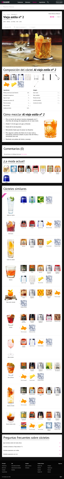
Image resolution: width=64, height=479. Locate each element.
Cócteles (35, 2)
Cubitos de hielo (7, 108)
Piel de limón (6, 105)
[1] (50, 17)
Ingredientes (42, 2)
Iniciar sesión (59, 2)
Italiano (49, 472)
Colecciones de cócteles (16, 467)
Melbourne (58, 13)
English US (40, 472)
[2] (52, 17)
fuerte (4, 21)
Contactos (27, 467)
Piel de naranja (7, 103)
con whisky (13, 21)
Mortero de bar (36, 98)
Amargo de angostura (8, 95)
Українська (50, 467)
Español (39, 469)
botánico (8, 21)
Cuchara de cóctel (37, 103)
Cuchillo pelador (37, 100)
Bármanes (27, 2)
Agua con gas (6, 98)
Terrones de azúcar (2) (8, 100)
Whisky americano (10, 92)
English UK (40, 465)
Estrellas (13, 469)
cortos (20, 21)
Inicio (4, 14)
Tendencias (20, 2)
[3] (53, 17)
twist (17, 21)
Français (49, 465)
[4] (55, 17)
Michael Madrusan (52, 13)
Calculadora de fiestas (15, 465)
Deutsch (39, 467)
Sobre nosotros (28, 465)
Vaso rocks (35, 92)
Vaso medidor (36, 95)
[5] (56, 17)
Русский (49, 469)
